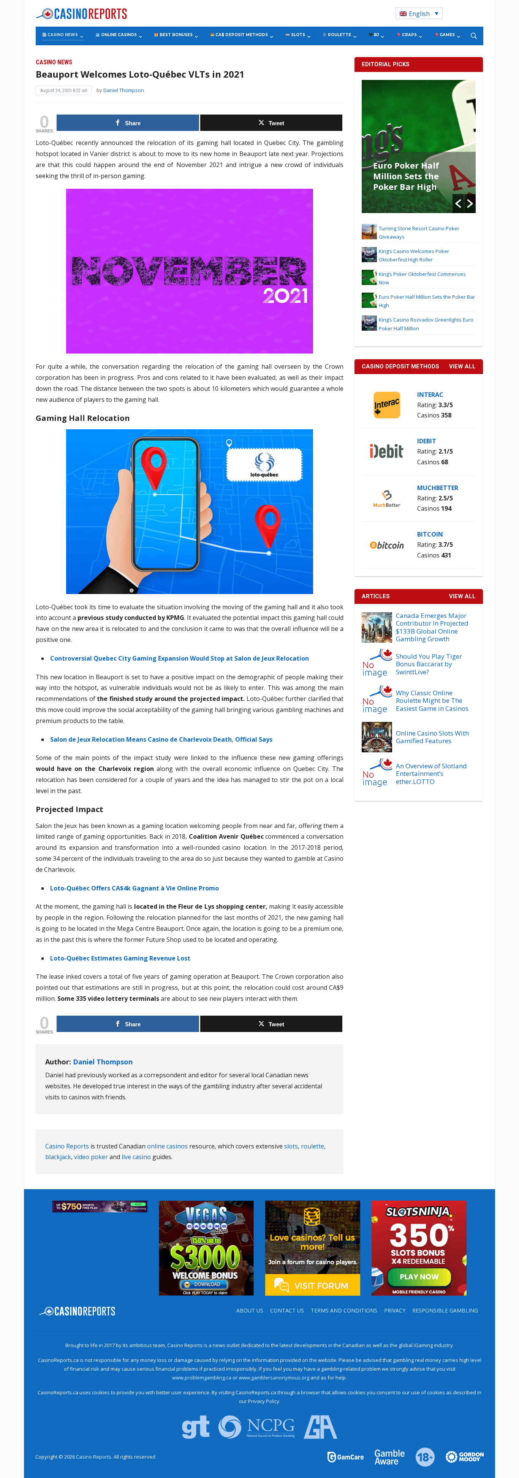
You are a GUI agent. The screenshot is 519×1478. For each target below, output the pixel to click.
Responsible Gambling (445, 1310)
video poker (91, 1157)
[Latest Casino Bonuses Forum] (312, 1247)
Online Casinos (118, 34)
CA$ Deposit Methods (241, 34)
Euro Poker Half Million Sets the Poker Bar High (406, 175)
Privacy (394, 1310)
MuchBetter (437, 488)
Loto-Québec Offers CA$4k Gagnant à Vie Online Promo (134, 888)
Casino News (62, 34)
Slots (297, 34)
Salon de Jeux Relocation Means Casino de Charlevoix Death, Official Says (161, 739)
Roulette (339, 34)
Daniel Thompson (123, 90)
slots (291, 1146)
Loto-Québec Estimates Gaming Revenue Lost (120, 958)
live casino (136, 1157)
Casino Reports (67, 1146)
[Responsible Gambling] (421, 1456)
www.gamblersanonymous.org (274, 1377)
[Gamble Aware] (385, 1456)
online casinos (167, 1146)
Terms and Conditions (344, 1310)
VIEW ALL (462, 366)
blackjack (58, 1157)
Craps (409, 34)
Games (446, 34)
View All (462, 596)
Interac (430, 394)
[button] (458, 203)
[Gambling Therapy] (460, 1456)
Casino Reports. (95, 1456)
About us (249, 1310)
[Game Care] (346, 1456)
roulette (312, 1146)
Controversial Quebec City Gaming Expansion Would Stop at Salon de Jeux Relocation (179, 658)
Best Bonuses (175, 34)
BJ (376, 34)
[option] (419, 146)
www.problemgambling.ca (201, 1377)
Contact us (287, 1310)
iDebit (426, 441)
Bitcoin (430, 534)
